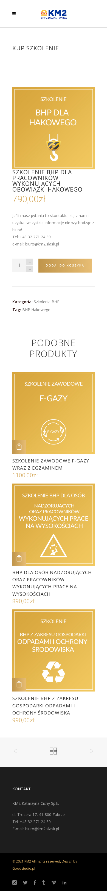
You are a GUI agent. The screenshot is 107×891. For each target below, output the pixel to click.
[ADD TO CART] (19, 447)
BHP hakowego (36, 309)
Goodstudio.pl (23, 868)
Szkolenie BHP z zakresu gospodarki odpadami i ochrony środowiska (45, 705)
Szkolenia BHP (47, 301)
